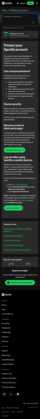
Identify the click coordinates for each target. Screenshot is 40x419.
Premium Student (8, 387)
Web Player (6, 355)
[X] (11, 394)
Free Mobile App (8, 359)
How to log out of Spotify (13, 235)
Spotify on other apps (12, 240)
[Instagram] (4, 394)
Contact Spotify (8, 364)
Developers (6, 328)
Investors (5, 337)
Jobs (3, 309)
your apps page (23, 200)
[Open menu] (37, 3)
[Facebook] (17, 394)
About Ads (20, 412)
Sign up (22, 3)
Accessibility (5, 416)
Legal (3, 408)
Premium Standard (9, 378)
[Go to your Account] (35, 34)
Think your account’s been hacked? (17, 250)
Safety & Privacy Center (12, 408)
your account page (20, 184)
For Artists (6, 323)
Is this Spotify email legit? (13, 245)
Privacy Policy (5, 412)
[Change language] (18, 3)
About (4, 305)
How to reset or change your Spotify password (17, 229)
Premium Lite (7, 373)
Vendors (5, 341)
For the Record (7, 314)
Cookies (13, 412)
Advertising (6, 332)
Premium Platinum (9, 382)
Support (5, 351)
